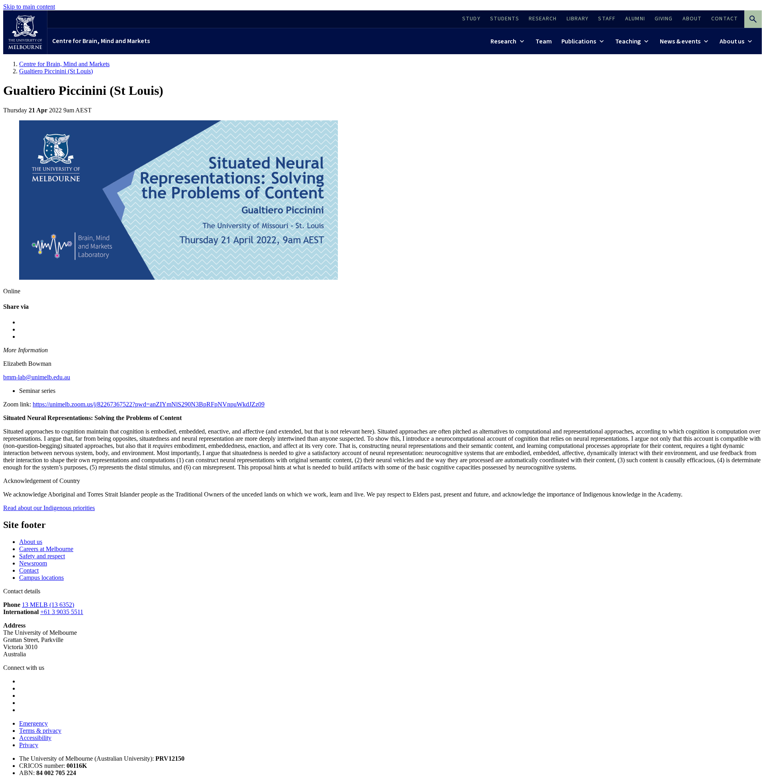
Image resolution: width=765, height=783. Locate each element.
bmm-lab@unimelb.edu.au (36, 377)
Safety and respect (42, 556)
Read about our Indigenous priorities (49, 507)
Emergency (33, 723)
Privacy (28, 745)
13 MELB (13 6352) (48, 604)
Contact (29, 570)
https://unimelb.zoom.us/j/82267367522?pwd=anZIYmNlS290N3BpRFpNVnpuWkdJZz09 (149, 404)
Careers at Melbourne (46, 549)
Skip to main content (29, 6)
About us (30, 541)
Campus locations (41, 577)
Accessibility (35, 737)
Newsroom (33, 563)
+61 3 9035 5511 (61, 611)
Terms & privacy (40, 730)
